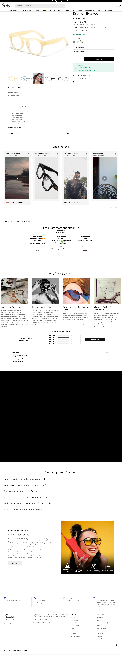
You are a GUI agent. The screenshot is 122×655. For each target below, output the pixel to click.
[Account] (116, 6)
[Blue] (78, 42)
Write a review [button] (95, 339)
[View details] (28, 202)
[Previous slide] (111, 209)
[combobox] (40, 6)
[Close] (111, 65)
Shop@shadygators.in (41, 619)
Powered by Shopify (22, 650)
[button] (77, 18)
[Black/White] (74, 42)
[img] (61, 231)
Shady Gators (12, 650)
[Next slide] (116, 209)
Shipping (82, 24)
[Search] (62, 6)
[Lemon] (81, 42)
